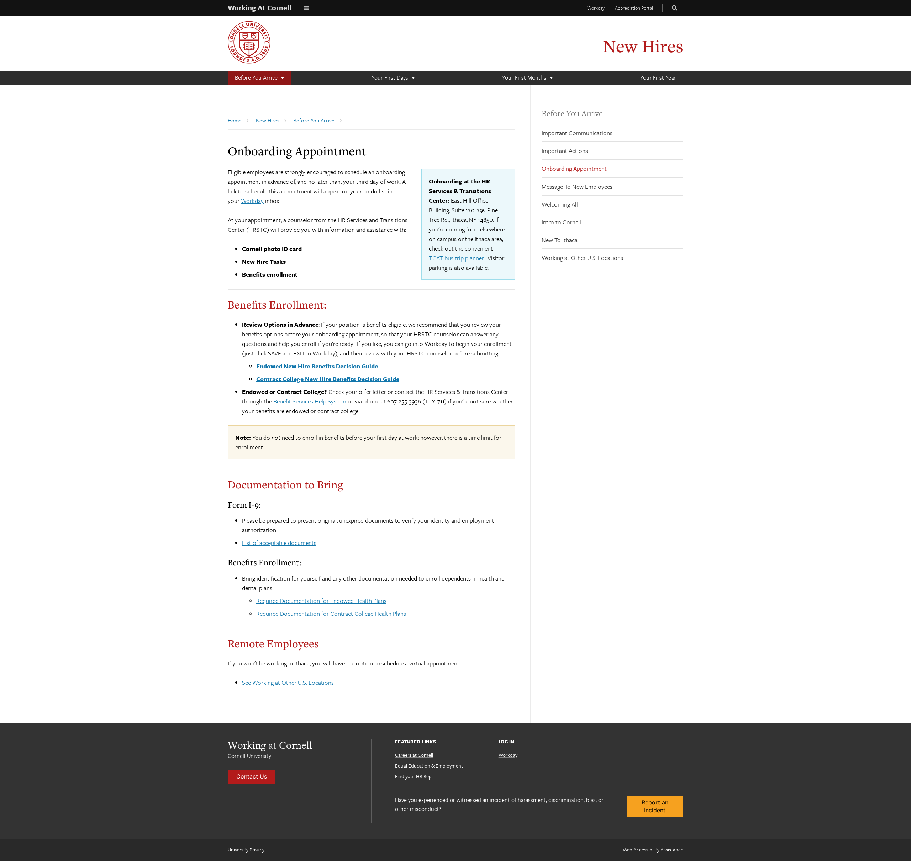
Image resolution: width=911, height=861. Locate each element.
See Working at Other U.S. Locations (288, 682)
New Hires (642, 45)
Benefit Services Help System (309, 401)
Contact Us (251, 776)
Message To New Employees (577, 186)
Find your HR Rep (413, 776)
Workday (596, 7)
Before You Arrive (572, 113)
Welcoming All (560, 204)
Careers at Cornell (414, 755)
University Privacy (246, 849)
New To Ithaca (560, 239)
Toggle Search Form (674, 7)
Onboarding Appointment (574, 168)
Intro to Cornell (561, 222)
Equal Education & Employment (429, 765)
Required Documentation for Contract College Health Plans (331, 613)
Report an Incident (655, 806)
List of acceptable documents (279, 542)
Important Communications (577, 132)
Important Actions (565, 150)
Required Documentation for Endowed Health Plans (321, 600)
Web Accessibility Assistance (653, 849)
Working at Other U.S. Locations (582, 257)
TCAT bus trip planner (456, 257)
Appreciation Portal (634, 7)
